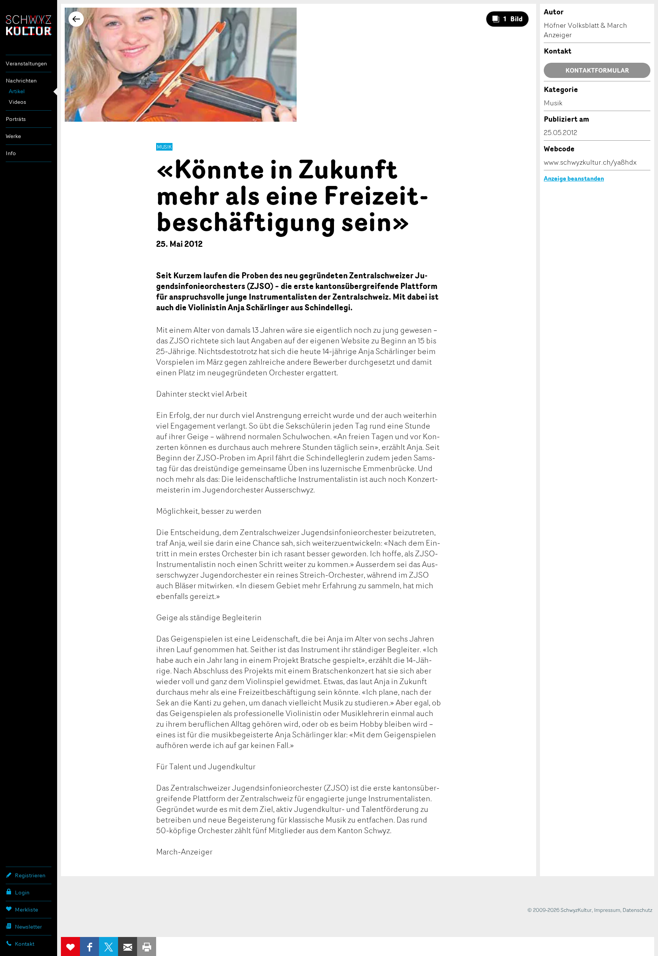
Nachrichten (21, 80)
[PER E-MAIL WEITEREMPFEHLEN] (127, 946)
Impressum (607, 909)
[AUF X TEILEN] (108, 946)
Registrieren (30, 875)
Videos (17, 102)
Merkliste (26, 909)
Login (22, 892)
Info (11, 153)
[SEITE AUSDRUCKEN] (146, 946)
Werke (13, 136)
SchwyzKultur (28, 25)
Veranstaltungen (26, 63)
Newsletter (28, 927)
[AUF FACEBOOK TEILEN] (89, 946)
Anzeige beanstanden (574, 178)
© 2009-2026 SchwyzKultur (559, 909)
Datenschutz (637, 909)
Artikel (17, 91)
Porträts (16, 119)
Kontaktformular (597, 70)
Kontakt (24, 944)
